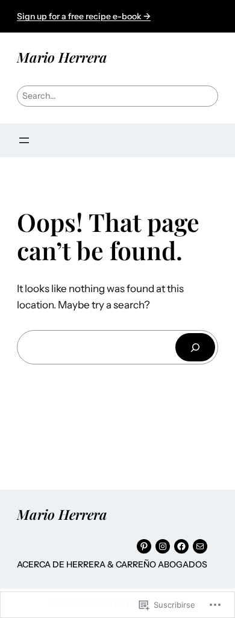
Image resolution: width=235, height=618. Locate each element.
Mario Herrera (62, 57)
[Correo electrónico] (200, 546)
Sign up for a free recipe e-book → (84, 16)
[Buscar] (195, 347)
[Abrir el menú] (24, 140)
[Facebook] (181, 546)
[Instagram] (162, 546)
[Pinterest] (144, 546)
